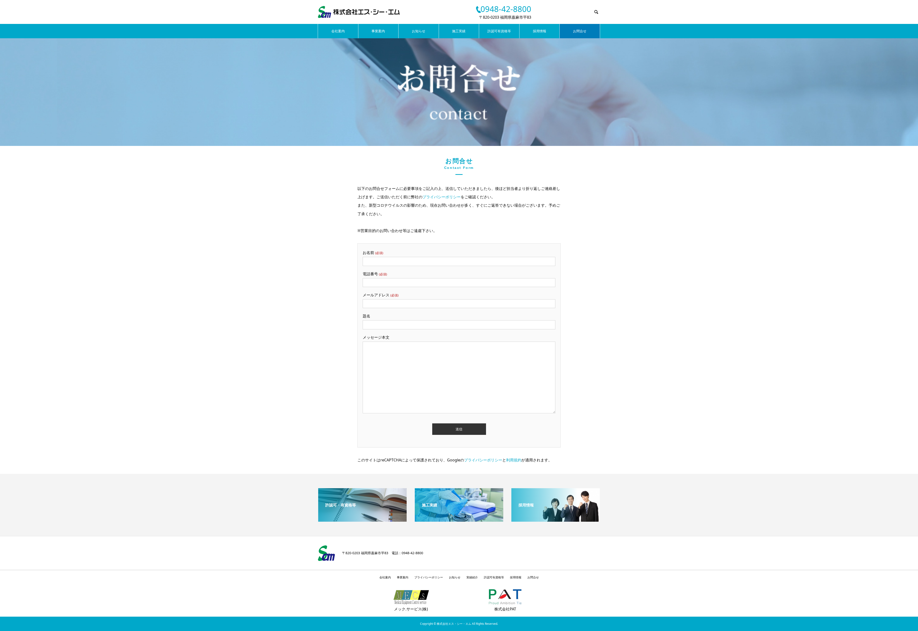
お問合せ (579, 31)
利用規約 (513, 460)
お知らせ (418, 31)
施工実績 (458, 31)
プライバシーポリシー (441, 196)
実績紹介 (472, 577)
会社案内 (338, 31)
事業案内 (378, 31)
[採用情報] (555, 519)
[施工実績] (459, 519)
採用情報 (539, 31)
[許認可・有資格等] (362, 519)
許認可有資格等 (499, 31)
